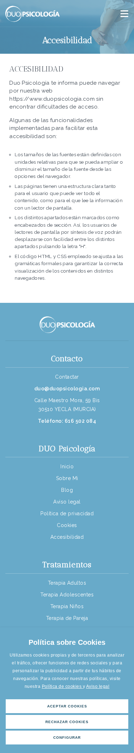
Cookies (67, 525)
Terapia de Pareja (67, 618)
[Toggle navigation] (124, 13)
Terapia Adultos (67, 583)
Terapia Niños (67, 606)
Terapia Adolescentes (67, 594)
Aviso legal (98, 686)
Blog (67, 490)
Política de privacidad (67, 513)
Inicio (67, 466)
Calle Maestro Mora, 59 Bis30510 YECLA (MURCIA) (67, 404)
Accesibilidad (67, 537)
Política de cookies (62, 686)
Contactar (67, 377)
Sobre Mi (67, 478)
